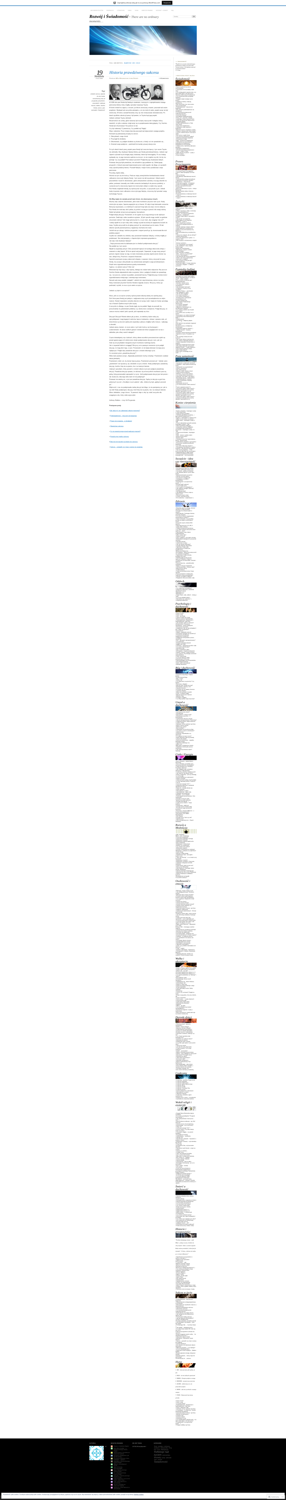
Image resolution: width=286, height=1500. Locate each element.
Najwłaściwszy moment (182, 1281)
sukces (100, 108)
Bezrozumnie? (180, 728)
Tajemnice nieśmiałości (182, 944)
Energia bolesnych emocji (183, 941)
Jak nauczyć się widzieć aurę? (184, 773)
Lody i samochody (181, 656)
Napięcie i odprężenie (182, 909)
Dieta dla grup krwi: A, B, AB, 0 (184, 525)
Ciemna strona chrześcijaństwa (184, 1124)
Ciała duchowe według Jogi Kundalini (186, 780)
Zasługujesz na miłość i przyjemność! (182, 479)
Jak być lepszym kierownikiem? (185, 1318)
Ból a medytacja (180, 842)
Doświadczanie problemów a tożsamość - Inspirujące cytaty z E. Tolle (185, 430)
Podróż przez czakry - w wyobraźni (186, 1097)
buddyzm (157, 1448)
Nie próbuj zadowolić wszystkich (185, 346)
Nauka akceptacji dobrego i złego (185, 985)
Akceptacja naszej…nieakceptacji (185, 377)
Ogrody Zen (179, 1137)
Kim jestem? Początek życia (184, 1055)
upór (103, 108)
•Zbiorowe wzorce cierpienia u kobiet (185, 129)
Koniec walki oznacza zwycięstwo (185, 969)
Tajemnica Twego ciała (182, 547)
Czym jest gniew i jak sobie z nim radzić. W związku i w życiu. (185, 922)
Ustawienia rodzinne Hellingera (184, 427)
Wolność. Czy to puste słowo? (184, 373)
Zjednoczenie (180, 732)
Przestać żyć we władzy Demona (185, 689)
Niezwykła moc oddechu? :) (183, 599)
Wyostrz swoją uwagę (182, 853)
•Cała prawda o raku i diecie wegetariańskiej (183, 533)
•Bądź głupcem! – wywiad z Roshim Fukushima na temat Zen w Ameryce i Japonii (186, 1182)
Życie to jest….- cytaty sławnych (185, 999)
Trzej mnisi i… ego (181, 1262)
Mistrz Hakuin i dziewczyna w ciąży (186, 1285)
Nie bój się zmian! (181, 491)
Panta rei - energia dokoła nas (184, 788)
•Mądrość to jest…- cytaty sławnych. (186, 347)
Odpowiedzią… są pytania (183, 1136)
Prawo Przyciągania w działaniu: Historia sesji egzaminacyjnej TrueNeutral (185, 186)
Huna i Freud (179, 613)
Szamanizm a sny (181, 1418)
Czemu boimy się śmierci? (183, 1202)
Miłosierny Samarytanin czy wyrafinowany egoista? (183, 307)
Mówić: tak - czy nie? (182, 970)
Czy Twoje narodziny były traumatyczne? (183, 1036)
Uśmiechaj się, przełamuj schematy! (186, 929)
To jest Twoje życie (181, 485)
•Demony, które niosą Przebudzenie (185, 95)
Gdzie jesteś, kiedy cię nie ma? (184, 865)
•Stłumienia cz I (180, 593)
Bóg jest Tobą (180, 696)
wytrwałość (94, 110)
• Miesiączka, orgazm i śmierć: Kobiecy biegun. (184, 250)
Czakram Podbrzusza (182, 1082)
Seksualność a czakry (182, 790)
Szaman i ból (179, 1415)
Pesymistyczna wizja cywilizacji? (185, 1224)
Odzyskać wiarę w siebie (183, 1337)
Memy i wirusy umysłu (182, 725)
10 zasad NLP (180, 641)
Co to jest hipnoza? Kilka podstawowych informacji (183, 658)
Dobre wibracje (180, 789)
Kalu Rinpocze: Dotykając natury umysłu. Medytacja (185, 868)
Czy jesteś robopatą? (182, 304)
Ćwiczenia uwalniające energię (184, 838)
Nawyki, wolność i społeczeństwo (185, 652)
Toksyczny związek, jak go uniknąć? (186, 235)
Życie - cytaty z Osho (182, 151)
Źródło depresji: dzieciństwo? (184, 1029)
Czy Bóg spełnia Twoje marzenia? (185, 698)
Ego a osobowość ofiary (182, 649)
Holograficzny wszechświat (183, 144)
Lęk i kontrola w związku (182, 252)
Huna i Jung (179, 614)
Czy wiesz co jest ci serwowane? (185, 730)
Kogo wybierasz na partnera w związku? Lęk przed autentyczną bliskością (184, 230)
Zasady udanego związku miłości (185, 227)
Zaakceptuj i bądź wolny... (183, 1001)
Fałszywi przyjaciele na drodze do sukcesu (124, 442)
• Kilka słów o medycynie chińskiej (185, 1156)
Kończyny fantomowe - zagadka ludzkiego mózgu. (185, 740)
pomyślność (101, 100)
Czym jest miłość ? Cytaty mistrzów (186, 263)
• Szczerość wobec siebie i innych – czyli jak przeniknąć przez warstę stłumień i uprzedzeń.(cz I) (185, 398)
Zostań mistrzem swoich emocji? (185, 904)
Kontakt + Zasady (162, 10)
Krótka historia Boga (181, 677)
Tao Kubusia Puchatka (186, 1153)
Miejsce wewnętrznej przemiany (185, 1052)
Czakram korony (180, 1089)
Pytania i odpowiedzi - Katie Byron (185, 949)
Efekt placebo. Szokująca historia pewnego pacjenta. (185, 514)
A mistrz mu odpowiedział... (183, 1282)
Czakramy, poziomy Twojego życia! (186, 772)
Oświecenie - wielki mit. (182, 805)
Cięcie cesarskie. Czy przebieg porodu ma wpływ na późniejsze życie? (184, 520)
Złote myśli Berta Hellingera (183, 425)
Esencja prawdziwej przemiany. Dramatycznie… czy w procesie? (185, 454)
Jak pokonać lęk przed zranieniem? (186, 256)
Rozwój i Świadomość (108, 16)
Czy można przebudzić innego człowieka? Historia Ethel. (184, 1269)
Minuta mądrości (180, 1271)
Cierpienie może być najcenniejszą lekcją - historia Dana (185, 439)
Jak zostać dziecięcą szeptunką (184, 1069)
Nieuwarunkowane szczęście (184, 475)
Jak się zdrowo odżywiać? (183, 544)
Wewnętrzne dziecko (182, 1040)
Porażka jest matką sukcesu (119, 436)
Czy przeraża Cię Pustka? (183, 1204)
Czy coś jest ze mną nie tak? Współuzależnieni (184, 261)
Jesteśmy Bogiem (181, 690)
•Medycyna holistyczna (182, 551)
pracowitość (96, 103)
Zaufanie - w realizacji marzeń (184, 936)
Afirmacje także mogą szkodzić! (184, 894)
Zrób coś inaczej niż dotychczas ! (185, 120)
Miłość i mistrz (180, 1274)
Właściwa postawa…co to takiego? (185, 1347)
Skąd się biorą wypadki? (182, 413)
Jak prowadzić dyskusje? (183, 287)
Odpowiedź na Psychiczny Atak (184, 729)
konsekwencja (97, 98)
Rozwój (135, 78)
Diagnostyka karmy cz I (182, 1209)
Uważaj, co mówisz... (182, 1150)
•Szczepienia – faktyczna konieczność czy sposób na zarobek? (186, 553)
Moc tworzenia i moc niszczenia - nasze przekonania (185, 105)
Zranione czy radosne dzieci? (184, 1038)
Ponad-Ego (179, 991)
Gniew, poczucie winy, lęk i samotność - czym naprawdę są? (185, 918)
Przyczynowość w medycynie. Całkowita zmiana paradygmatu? (184, 574)
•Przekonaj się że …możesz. (183, 1358)
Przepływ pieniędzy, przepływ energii (186, 1320)
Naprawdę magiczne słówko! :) (184, 328)
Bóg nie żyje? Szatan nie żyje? (184, 685)
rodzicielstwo (166, 1455)
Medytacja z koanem (182, 860)
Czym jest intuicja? (181, 115)
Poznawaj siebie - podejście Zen (185, 933)
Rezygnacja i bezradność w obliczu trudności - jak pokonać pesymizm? (186, 447)
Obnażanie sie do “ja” (182, 383)
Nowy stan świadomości (182, 125)
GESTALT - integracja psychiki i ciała (186, 645)
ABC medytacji (180, 834)
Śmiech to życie (180, 536)
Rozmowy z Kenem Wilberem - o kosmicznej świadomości (185, 811)
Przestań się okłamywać (183, 932)
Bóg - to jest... (180, 678)
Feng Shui (179, 1144)
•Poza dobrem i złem (181, 977)
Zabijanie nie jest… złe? (182, 1223)
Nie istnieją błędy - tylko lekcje (184, 1064)
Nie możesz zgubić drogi (183, 135)
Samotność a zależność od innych (185, 363)
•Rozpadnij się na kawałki (182, 876)
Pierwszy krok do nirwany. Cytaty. (185, 1289)
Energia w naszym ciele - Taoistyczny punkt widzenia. (183, 799)
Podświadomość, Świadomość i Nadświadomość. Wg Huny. (184, 620)
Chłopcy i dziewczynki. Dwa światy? (186, 131)
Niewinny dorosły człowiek (183, 1028)
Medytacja (164, 1449)
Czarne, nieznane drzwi (182, 496)
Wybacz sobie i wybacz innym (184, 371)
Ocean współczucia (181, 300)
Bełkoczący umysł (181, 726)
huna (158, 1449)
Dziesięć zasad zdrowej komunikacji (186, 332)
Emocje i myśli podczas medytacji (185, 849)
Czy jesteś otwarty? (181, 305)
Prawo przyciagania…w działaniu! (121, 421)
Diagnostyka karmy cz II (183, 1210)
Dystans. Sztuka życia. (182, 283)
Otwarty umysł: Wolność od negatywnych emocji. (183, 906)
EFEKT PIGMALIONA (182, 1319)
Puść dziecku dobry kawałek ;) (184, 1065)
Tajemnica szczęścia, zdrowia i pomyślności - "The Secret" (184, 181)
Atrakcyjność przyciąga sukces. (185, 1312)
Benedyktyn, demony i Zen (183, 686)
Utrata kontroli (180, 319)
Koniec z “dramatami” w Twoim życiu (186, 417)
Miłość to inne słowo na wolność (185, 419)
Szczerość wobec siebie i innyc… (122, 1479)
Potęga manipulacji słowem (183, 643)
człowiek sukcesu (95, 94)
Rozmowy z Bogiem (181, 684)
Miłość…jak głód (180, 1005)
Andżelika (116, 1461)
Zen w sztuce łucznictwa (183, 1154)
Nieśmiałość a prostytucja (183, 943)
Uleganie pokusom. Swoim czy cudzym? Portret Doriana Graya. (184, 954)
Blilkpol (115, 1464)
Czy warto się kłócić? (182, 295)
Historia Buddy (180, 1160)
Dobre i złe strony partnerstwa (184, 257)
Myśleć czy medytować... (183, 845)
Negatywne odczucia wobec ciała (185, 577)
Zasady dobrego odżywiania (184, 545)
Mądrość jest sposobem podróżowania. (182, 1260)
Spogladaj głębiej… (181, 121)
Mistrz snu (179, 744)
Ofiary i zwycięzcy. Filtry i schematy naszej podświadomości (186, 211)
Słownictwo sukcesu (116, 426)
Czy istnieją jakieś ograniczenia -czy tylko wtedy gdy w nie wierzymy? (186, 93)
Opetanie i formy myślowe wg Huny (186, 724)
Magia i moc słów (181, 644)
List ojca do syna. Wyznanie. (184, 1047)
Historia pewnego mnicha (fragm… (122, 1462)
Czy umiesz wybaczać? (182, 296)
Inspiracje (110, 10)
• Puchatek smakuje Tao (182, 1068)
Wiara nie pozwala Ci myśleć (184, 692)
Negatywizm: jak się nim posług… (121, 1456)
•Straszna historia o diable (183, 1265)
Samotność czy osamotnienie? (184, 367)
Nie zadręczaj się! (181, 369)
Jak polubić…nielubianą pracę (184, 1327)
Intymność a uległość (182, 259)
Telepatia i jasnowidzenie (183, 793)
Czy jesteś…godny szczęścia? (184, 471)
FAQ (172, 10)
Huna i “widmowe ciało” (182, 1407)
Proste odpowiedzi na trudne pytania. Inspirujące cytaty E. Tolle (186, 423)
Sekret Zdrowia (180, 175)
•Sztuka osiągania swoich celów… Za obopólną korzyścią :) (186, 1335)
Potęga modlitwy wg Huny (183, 1425)
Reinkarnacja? (180, 1208)
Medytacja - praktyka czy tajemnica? (186, 850)
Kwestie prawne (147, 10)
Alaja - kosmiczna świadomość (184, 140)
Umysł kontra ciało (181, 1000)
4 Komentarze (164, 78)
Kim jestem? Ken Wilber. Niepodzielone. (182, 814)
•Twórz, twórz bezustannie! (183, 663)
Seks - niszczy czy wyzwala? (184, 253)
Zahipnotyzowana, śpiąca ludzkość (185, 721)
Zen (155, 1459)
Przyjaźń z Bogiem (181, 697)
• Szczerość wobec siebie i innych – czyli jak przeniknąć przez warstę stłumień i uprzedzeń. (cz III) (185, 390)
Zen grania (179, 1167)
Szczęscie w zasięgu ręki (183, 477)
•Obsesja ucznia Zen (181, 1266)
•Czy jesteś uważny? (181, 877)
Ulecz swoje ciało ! (181, 535)
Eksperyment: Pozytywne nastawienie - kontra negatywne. (184, 624)
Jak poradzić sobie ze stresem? (185, 622)
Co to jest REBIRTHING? (183, 597)
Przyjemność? (180, 489)
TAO (177, 1153)
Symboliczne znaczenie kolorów (185, 1098)
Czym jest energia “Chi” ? (183, 784)
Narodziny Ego (180, 648)
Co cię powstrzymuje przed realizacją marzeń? (125, 431)
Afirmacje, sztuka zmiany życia (184, 890)
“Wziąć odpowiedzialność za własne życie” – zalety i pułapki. (185, 278)
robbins (98, 105)
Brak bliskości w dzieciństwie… (120, 1482)
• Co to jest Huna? (180, 1403)
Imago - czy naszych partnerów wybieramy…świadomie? (185, 214)
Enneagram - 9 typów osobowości (185, 651)
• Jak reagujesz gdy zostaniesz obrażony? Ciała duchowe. (184, 769)
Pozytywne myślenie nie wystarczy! (186, 633)
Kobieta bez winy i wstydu (183, 1041)
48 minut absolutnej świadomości (185, 150)
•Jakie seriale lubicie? (181, 350)
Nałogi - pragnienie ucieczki (183, 632)
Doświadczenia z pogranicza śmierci (186, 1200)
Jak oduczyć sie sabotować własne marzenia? (125, 410)
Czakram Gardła (180, 1086)
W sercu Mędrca (180, 1273)
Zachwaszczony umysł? (183, 712)
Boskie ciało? (179, 437)
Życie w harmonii (180, 997)
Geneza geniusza (181, 1343)
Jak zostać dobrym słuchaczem (185, 339)
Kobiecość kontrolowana (182, 248)
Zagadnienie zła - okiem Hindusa (185, 981)
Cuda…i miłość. (180, 948)
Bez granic (179, 124)
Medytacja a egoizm (181, 848)
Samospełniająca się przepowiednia (186, 660)
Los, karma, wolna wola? (183, 1205)
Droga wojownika (181, 987)
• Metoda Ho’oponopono (182, 1414)
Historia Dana (180, 1279)
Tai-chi (178, 782)
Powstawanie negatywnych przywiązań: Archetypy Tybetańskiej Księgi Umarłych (185, 1171)
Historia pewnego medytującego (185, 870)
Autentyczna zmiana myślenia (184, 931)
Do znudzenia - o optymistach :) (185, 497)
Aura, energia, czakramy (162, 1446)
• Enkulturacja (179, 713)
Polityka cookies (139, 1494)
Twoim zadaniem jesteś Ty (183, 387)
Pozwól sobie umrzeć (182, 1221)
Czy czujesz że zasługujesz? (184, 487)
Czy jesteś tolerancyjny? (183, 647)
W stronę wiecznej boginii (183, 1175)
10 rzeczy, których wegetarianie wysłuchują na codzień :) (185, 516)
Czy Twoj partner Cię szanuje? (184, 244)
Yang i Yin (179, 1126)
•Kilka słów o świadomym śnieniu (184, 745)
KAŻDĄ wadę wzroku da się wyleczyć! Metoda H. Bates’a (183, 558)
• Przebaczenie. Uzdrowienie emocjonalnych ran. (183, 298)
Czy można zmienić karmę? (183, 1215)
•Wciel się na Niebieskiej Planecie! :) (185, 1267)
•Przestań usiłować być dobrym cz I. (185, 973)
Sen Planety (179, 816)
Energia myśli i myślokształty (184, 806)
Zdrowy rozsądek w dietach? (184, 576)
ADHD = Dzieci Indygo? (182, 1026)
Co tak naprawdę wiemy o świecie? (185, 781)
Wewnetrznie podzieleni (182, 1003)
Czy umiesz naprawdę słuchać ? (185, 340)
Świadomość (101, 110)
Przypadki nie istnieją (182, 1134)
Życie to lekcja (180, 1198)
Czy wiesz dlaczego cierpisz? (184, 445)
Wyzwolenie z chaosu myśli (183, 714)
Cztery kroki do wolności (183, 372)
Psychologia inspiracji (182, 661)
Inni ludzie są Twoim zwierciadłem (185, 276)
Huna (136, 10)
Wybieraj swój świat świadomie (184, 137)
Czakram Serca (180, 1085)
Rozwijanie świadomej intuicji (184, 116)
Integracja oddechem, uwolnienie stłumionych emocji (185, 590)
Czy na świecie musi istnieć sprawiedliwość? (183, 1007)
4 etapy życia (180, 1152)
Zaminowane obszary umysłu (184, 718)
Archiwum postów (96, 10)
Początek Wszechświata (183, 1283)
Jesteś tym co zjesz (181, 543)
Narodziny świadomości (182, 148)
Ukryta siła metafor (181, 738)
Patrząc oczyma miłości (182, 476)
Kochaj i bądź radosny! (182, 484)
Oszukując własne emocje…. (184, 940)
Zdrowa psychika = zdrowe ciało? (185, 567)
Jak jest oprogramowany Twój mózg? (186, 720)
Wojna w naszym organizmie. (184, 565)
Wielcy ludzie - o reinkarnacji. (184, 1212)
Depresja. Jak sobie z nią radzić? (185, 376)
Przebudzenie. (180, 1213)
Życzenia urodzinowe (119, 1458)
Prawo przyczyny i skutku (183, 1206)
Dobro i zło (179, 680)
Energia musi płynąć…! (182, 801)
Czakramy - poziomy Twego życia (185, 1080)
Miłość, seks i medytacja (182, 836)
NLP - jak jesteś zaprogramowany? (185, 640)
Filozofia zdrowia (180, 541)
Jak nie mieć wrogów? (182, 293)
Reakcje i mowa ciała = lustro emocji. (186, 913)
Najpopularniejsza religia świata (184, 452)
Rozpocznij (167, 3)
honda (103, 96)
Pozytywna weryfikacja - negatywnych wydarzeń (183, 635)
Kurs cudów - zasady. (182, 1165)
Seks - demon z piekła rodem (184, 435)
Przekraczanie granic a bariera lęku (186, 920)
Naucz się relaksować (182, 866)
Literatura (120, 10)
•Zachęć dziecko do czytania (183, 1067)
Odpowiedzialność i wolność (184, 379)
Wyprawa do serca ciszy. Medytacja (186, 872)
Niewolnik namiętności (182, 1060)
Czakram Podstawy (181, 1081)
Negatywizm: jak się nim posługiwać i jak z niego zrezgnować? (186, 628)
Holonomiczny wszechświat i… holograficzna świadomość (184, 142)
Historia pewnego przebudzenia (184, 1201)
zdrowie (168, 1458)
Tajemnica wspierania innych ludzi (185, 344)
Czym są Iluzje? (180, 155)
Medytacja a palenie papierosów (185, 841)
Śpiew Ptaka (179, 1277)
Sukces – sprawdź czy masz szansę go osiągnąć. (126, 447)
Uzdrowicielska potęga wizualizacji (185, 179)
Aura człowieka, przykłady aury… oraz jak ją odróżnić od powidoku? (185, 764)
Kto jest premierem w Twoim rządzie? (186, 935)
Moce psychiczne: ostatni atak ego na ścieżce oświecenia (185, 1013)
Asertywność (179, 630)
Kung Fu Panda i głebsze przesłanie (186, 968)
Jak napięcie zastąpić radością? (185, 488)
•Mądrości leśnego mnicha (183, 1263)
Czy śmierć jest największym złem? (186, 1219)
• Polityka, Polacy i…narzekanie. (184, 291)
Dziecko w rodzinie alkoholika (184, 1030)
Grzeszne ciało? (180, 1059)
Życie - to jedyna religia (182, 693)
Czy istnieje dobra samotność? (184, 375)
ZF (114, 1473)
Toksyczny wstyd (181, 1045)
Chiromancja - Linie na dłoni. (183, 1161)
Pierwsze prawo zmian (182, 495)
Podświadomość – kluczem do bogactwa (123, 416)
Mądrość (178, 1004)
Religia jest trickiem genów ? (184, 1173)
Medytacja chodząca (182, 840)
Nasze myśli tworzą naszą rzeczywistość (183, 87)
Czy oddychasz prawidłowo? (184, 588)
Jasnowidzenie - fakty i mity (183, 792)
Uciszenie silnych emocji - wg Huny (186, 908)
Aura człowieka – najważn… (121, 1459)
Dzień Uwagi (179, 852)
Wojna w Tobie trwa (181, 984)
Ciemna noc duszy (181, 901)
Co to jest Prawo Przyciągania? (184, 171)
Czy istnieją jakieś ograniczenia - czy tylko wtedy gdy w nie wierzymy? (186, 1420)
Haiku (129, 10)
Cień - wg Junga (180, 616)
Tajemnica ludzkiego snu (183, 742)
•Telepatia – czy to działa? (183, 794)
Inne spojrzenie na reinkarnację (184, 1220)
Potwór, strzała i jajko (182, 1275)
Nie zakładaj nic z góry (182, 292)
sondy (163, 1458)
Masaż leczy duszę (181, 568)
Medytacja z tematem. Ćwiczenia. (185, 861)
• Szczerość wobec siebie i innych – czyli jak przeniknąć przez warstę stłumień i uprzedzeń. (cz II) (185, 394)
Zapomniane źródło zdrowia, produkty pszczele (184, 555)
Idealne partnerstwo (181, 236)
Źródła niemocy (180, 569)
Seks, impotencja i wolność (183, 223)
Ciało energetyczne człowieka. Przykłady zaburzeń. (184, 767)
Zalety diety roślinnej (181, 526)
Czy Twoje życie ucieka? (183, 846)
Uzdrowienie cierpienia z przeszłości (186, 441)
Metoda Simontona (181, 664)
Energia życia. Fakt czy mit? (184, 817)
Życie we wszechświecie (183, 1168)
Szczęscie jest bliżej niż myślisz (185, 468)
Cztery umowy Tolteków (182, 1159)
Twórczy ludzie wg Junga (183, 617)
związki (160, 1459)
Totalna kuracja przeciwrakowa (184, 528)
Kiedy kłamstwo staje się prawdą (185, 737)
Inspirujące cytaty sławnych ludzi (185, 119)
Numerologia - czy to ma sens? (184, 1125)
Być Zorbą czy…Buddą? (183, 1157)
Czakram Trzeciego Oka (183, 1088)
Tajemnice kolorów (181, 1093)
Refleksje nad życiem (126, 78)
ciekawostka (164, 1448)
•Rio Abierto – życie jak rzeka (183, 1179)
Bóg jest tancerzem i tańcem (184, 694)
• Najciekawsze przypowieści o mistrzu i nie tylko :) (184, 1257)
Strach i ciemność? (181, 368)
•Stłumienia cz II (180, 592)
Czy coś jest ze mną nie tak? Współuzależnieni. (184, 281)
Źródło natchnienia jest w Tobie (184, 123)
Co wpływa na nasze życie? (183, 736)
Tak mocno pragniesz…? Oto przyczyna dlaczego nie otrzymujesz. (186, 450)
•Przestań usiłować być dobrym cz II (185, 972)
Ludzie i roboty (180, 722)
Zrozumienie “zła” (181, 983)
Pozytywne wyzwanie (182, 626)
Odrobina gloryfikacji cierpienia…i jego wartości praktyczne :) (185, 415)
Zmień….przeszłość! (182, 1051)
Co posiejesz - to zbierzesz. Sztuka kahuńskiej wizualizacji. (186, 1410)
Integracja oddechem (182, 600)
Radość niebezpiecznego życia (184, 469)
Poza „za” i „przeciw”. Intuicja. (184, 117)
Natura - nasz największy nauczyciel (186, 1053)
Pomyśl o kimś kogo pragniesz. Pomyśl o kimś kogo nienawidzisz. (185, 896)
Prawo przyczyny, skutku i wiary (185, 1225)
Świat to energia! (180, 778)
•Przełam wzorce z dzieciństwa (184, 1032)
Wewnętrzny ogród (181, 1056)
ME (117, 78)
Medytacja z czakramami (183, 844)
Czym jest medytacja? (182, 837)
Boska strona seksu (181, 436)
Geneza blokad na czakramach (184, 777)
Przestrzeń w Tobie (181, 139)
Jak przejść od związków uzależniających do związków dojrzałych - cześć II (184, 220)
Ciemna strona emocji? (182, 902)
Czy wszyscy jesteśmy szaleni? (185, 136)
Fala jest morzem (181, 688)
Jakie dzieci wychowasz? (183, 1057)
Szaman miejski (180, 1417)
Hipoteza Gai (179, 818)
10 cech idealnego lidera (182, 1349)
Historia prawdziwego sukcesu (134, 72)
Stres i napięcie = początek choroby (186, 537)
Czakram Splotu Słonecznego (184, 1084)
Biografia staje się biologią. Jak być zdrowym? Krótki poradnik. (185, 508)
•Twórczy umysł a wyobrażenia (184, 618)
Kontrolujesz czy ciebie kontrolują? (185, 315)
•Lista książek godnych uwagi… (184, 348)
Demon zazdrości (181, 243)
